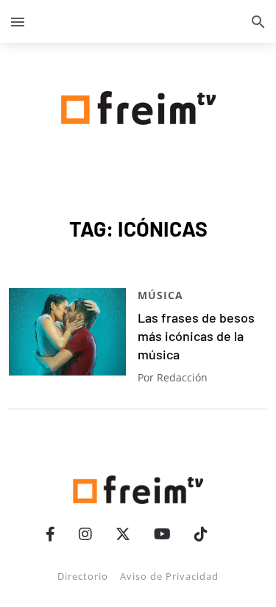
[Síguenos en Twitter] (123, 534)
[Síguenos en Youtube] (162, 534)
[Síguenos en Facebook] (50, 534)
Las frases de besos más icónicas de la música (196, 335)
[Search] (258, 21)
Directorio (82, 576)
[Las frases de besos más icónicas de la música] (67, 332)
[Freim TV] (138, 105)
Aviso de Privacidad (169, 576)
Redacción (182, 377)
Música (160, 295)
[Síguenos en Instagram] (85, 534)
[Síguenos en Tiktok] (201, 534)
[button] (17, 21)
